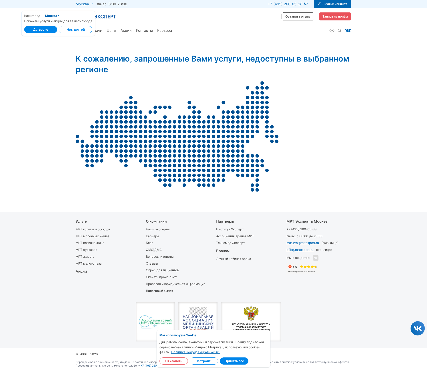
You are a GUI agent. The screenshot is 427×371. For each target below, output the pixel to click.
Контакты (144, 30)
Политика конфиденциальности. (195, 352)
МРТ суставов (86, 249)
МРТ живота (85, 256)
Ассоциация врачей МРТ (235, 236)
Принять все (234, 361)
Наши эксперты (158, 229)
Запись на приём (335, 16)
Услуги (81, 221)
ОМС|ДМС (154, 249)
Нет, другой (76, 29)
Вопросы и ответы (160, 256)
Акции (126, 30)
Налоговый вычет (159, 291)
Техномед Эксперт (230, 243)
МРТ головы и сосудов (93, 229)
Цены (111, 30)
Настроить (203, 361)
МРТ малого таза (89, 263)
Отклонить (173, 361)
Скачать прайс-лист (161, 277)
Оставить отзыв (297, 16)
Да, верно (40, 29)
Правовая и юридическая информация (175, 284)
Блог (149, 243)
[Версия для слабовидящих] (331, 30)
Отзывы (152, 263)
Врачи (97, 30)
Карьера (164, 30)
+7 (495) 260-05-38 (301, 229)
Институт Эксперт (230, 229)
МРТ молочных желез (92, 236)
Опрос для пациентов (162, 270)
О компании (156, 221)
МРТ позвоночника (90, 243)
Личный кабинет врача (233, 259)
